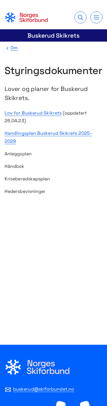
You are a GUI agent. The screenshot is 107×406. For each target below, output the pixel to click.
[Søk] (80, 17)
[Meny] (96, 17)
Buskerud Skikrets (53, 35)
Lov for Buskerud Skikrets (33, 113)
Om (14, 48)
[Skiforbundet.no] (26, 17)
